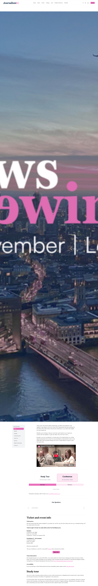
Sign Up (92, 2)
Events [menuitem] (43, 2)
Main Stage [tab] (42, 484)
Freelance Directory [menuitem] (59, 2)
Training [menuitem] (47, 2)
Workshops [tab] (70, 484)
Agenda (15, 431)
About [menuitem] (38, 2)
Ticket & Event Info (17, 435)
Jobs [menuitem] (52, 2)
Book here (56, 552)
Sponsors (15, 440)
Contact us (16, 445)
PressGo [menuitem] (66, 2)
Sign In (88, 2)
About (15, 428)
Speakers (15, 433)
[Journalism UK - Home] (17, 3)
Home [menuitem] (34, 2)
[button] (83, 3)
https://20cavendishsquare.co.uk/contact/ (63, 561)
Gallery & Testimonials (18, 443)
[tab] (45, 478)
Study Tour (16, 438)
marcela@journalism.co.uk (54, 493)
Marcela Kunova (70, 566)
